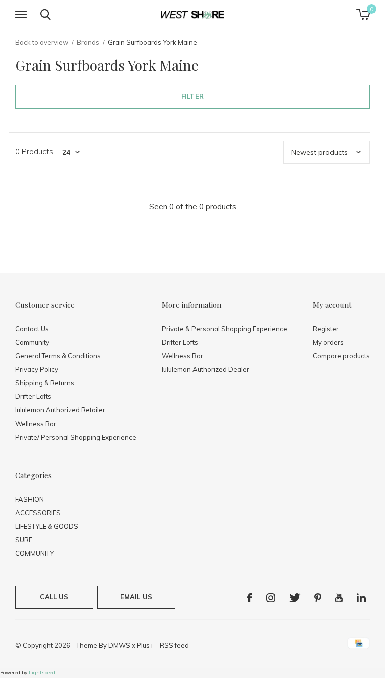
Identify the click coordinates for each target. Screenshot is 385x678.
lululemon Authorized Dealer (205, 369)
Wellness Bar (35, 424)
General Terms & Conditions (58, 356)
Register (326, 329)
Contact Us (32, 329)
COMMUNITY (34, 553)
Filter (192, 96)
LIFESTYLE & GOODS (46, 526)
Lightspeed (42, 672)
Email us (136, 597)
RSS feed (174, 645)
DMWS (119, 645)
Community (32, 342)
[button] (22, 14)
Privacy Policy (36, 369)
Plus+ (145, 645)
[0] (363, 14)
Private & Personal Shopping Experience (224, 329)
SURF (23, 540)
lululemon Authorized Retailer (60, 410)
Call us (54, 597)
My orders (328, 342)
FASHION (29, 499)
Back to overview (41, 42)
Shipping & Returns (44, 383)
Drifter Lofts (33, 396)
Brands (88, 42)
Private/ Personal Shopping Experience (75, 437)
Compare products (341, 356)
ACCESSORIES (38, 513)
